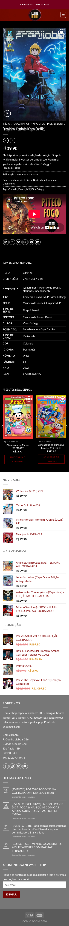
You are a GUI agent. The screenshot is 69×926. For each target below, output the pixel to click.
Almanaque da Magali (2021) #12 (18, 447)
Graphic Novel (31, 310)
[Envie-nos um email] (19, 766)
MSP (28, 189)
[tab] (34, 263)
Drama (21, 189)
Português (29, 349)
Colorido (28, 343)
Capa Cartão (48, 329)
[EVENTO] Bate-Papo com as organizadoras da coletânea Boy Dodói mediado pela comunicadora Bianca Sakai (39, 829)
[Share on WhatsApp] (6, 242)
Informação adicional (18, 263)
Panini (48, 317)
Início (6, 123)
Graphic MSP (53, 303)
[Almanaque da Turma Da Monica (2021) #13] (51, 416)
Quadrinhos (21, 123)
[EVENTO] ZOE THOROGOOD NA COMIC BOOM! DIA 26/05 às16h (34, 790)
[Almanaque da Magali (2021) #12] (18, 417)
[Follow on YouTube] (25, 766)
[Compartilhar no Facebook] (12, 242)
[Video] (7, 113)
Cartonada (29, 336)
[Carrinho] (63, 15)
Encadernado (30, 329)
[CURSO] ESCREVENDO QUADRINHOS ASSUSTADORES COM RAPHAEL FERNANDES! (37, 847)
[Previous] (2, 433)
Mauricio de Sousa (23, 180)
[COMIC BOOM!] (35, 15)
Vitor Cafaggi (37, 189)
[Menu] (5, 14)
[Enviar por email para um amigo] (25, 242)
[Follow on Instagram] (12, 766)
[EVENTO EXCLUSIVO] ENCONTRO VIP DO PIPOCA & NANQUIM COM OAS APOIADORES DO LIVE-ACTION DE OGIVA (37, 809)
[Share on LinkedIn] (38, 242)
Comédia (13, 189)
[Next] (66, 433)
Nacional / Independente (49, 123)
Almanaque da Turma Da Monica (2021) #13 (51, 446)
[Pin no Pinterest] (31, 242)
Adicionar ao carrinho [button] (17, 459)
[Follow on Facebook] (6, 766)
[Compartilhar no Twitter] (19, 242)
